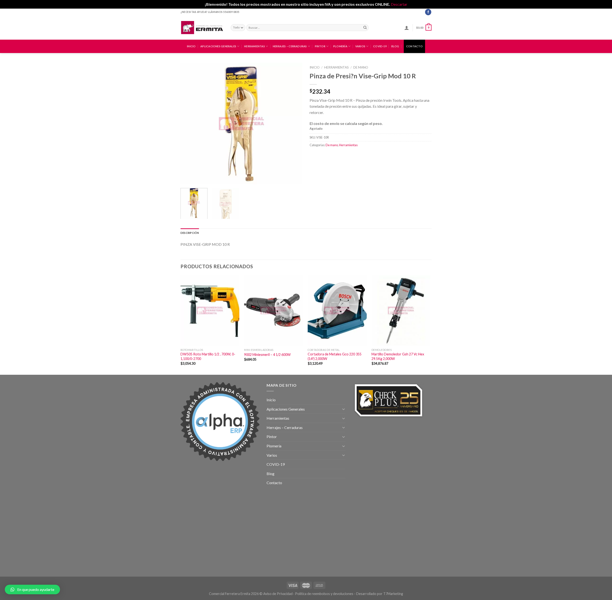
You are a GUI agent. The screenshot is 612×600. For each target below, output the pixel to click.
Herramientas (254, 46)
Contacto (414, 46)
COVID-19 (380, 46)
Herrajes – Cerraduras (290, 46)
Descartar (399, 4)
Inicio (191, 46)
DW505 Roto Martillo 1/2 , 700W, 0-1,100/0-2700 (207, 356)
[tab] (189, 232)
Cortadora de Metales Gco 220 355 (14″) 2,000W (334, 356)
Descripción (189, 232)
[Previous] (189, 123)
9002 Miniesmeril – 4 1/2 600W (267, 355)
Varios (360, 46)
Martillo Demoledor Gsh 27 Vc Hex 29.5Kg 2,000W (398, 356)
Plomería (340, 46)
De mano (360, 67)
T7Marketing (393, 594)
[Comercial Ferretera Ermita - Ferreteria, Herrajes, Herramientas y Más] (202, 27)
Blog (395, 46)
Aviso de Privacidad (278, 594)
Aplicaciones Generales (218, 46)
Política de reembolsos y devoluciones (324, 594)
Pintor (320, 46)
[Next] (294, 123)
